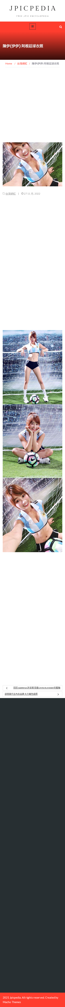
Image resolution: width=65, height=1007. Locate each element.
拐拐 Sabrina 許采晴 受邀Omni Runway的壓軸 (36, 687)
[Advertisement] (32, 108)
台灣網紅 (11, 193)
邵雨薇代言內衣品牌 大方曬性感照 (21, 694)
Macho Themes (12, 1002)
